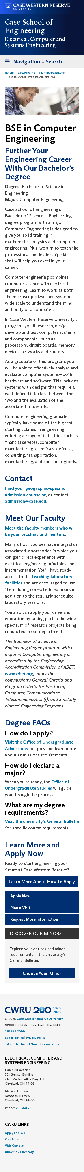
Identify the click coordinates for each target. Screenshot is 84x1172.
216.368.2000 (15, 1031)
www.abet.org (19, 673)
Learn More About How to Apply (42, 881)
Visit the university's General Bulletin (42, 821)
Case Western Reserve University (40, 1019)
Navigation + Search (32, 63)
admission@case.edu (25, 501)
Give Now (12, 1139)
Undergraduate (52, 73)
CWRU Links (17, 1125)
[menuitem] (42, 1133)
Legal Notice (14, 1038)
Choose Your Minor (42, 973)
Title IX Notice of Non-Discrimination (32, 1044)
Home (9, 73)
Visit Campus (14, 1146)
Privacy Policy (35, 1038)
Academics (26, 73)
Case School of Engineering (29, 26)
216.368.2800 (26, 1108)
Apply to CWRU (16, 1133)
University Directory (19, 1152)
